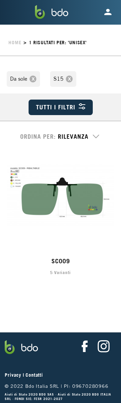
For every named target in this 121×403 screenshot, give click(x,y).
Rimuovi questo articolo (33, 79)
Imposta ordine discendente (94, 139)
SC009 (60, 261)
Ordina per (37, 136)
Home (14, 42)
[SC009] (60, 195)
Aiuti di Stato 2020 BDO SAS (30, 394)
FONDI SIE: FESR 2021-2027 (39, 399)
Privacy (13, 375)
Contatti (34, 375)
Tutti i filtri (55, 107)
